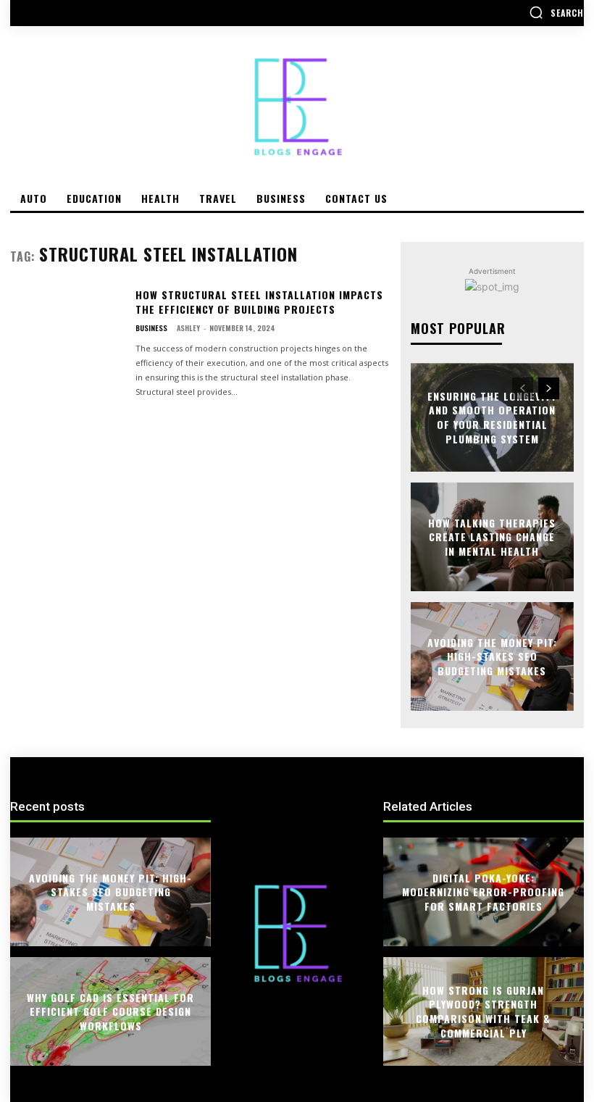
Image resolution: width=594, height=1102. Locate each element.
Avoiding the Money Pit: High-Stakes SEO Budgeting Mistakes (492, 655)
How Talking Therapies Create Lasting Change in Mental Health (492, 536)
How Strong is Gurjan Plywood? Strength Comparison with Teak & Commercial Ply (483, 1011)
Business (151, 328)
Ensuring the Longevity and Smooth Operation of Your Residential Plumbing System (491, 417)
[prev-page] (522, 388)
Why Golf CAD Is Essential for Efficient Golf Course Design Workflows (110, 1010)
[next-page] (548, 388)
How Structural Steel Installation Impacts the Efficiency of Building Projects (259, 302)
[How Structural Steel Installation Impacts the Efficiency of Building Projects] (67, 335)
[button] (556, 12)
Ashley (188, 327)
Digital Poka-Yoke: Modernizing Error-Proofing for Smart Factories (483, 891)
